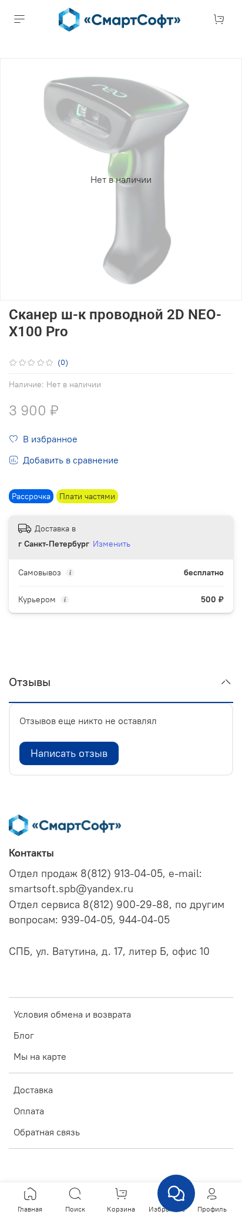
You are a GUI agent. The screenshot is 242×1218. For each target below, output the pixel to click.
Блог (24, 1035)
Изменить (111, 543)
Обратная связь (47, 1132)
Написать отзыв (69, 753)
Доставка (33, 1090)
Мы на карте (40, 1056)
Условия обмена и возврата (72, 1014)
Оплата (29, 1111)
